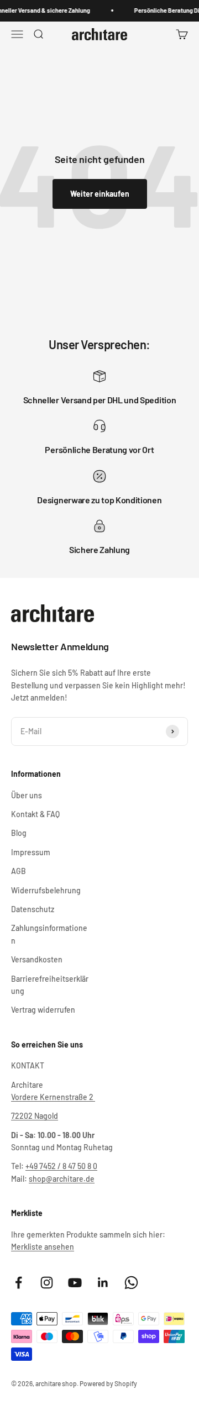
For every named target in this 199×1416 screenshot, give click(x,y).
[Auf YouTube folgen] (74, 1282)
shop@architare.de (62, 1178)
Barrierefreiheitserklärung (49, 985)
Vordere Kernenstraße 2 (53, 1097)
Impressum (30, 852)
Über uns (26, 795)
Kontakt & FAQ (35, 814)
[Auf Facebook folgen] (18, 1282)
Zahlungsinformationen (49, 934)
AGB (18, 871)
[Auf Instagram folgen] (46, 1282)
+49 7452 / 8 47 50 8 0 (61, 1166)
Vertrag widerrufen (43, 1009)
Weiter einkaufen (99, 193)
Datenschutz (32, 909)
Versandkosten (36, 959)
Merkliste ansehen (42, 1246)
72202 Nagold (34, 1115)
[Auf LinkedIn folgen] (103, 1282)
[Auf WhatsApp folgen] (131, 1282)
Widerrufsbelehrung (46, 890)
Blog (19, 833)
